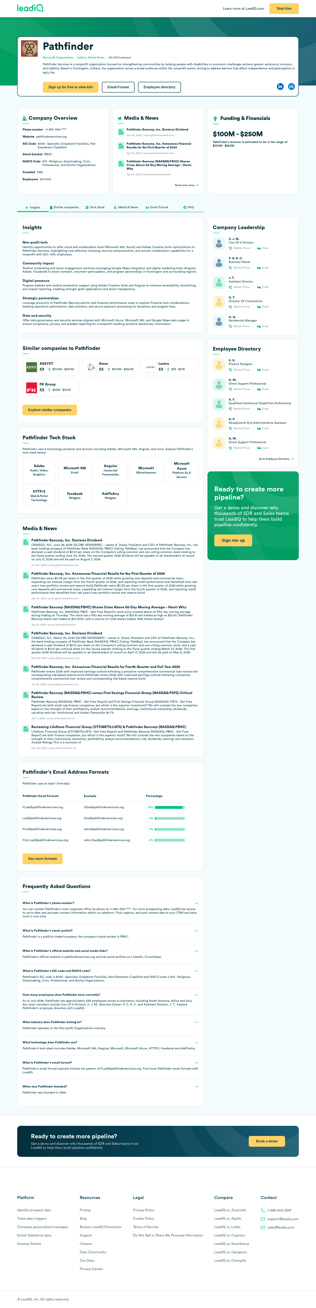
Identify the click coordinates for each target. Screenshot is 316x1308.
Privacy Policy (143, 1210)
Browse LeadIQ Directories (100, 1227)
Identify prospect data (34, 1210)
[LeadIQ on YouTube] (297, 1299)
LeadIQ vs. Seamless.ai (231, 1244)
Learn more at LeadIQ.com (243, 8)
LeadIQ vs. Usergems (230, 1252)
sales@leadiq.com (281, 1227)
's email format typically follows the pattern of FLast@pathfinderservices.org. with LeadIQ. (110, 1067)
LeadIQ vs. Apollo (227, 1218)
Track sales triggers (32, 1218)
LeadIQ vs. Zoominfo (230, 1210)
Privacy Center (91, 1269)
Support (86, 1235)
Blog (83, 1218)
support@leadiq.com (283, 1219)
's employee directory (44, 1008)
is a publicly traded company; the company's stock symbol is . (76, 933)
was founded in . (45, 1089)
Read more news (185, 185)
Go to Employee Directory (274, 459)
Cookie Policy (143, 1218)
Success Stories (29, 1244)
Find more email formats (167, 1068)
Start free (284, 8)
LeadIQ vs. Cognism (229, 1235)
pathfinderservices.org (79, 956)
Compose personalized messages (42, 1227)
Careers (86, 1244)
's (107, 975)
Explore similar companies (49, 410)
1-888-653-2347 (279, 1210)
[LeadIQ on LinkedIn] (293, 1299)
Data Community (93, 1252)
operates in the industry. (64, 1025)
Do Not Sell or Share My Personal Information (168, 1235)
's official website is (92, 953)
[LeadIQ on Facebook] (286, 1299)
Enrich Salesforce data (34, 1235)
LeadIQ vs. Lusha (227, 1227)
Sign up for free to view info (70, 87)
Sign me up (233, 540)
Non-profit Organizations (76, 1028)
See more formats (42, 859)
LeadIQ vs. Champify (230, 1260)
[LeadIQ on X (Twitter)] (289, 1299)
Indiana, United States (91, 57)
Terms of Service (145, 1227)
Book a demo (267, 1141)
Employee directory (159, 87)
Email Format (118, 87)
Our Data (87, 1260)
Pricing (85, 1210)
